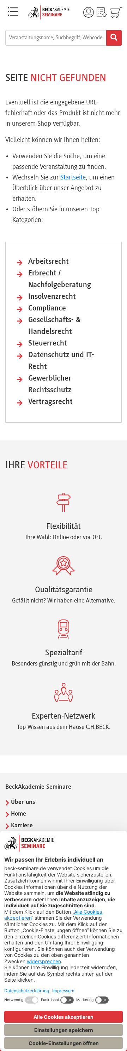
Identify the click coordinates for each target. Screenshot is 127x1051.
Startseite (73, 177)
